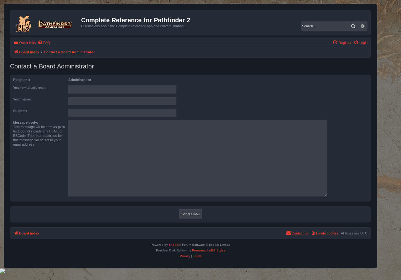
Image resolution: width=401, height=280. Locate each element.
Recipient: (21, 80)
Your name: (22, 99)
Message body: (25, 122)
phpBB (174, 244)
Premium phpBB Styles (208, 250)
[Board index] (46, 22)
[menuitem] (44, 42)
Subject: (20, 111)
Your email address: (29, 87)
